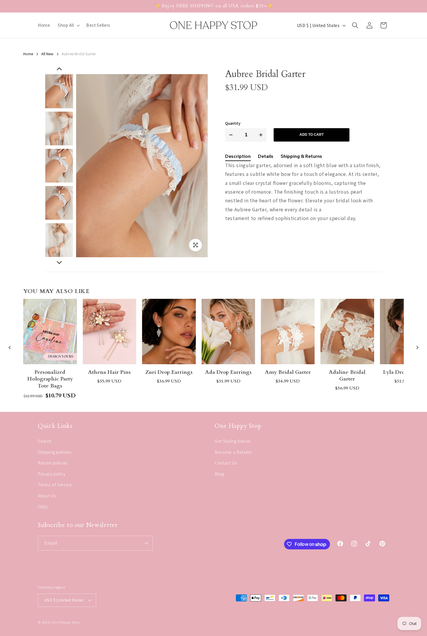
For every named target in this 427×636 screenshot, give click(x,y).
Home (28, 53)
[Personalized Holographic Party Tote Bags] (50, 331)
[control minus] (229, 135)
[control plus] (262, 135)
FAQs (43, 506)
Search (45, 441)
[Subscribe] (145, 543)
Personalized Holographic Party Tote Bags (50, 379)
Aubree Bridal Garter (79, 53)
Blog (219, 473)
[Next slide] (59, 262)
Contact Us (226, 463)
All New (47, 53)
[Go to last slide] (59, 69)
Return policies (53, 463)
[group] (59, 91)
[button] (68, 25)
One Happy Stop (66, 622)
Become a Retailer (233, 452)
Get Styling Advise (233, 441)
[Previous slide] (10, 347)
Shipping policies (54, 452)
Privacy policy (51, 473)
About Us (47, 495)
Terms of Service (55, 484)
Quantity (233, 123)
